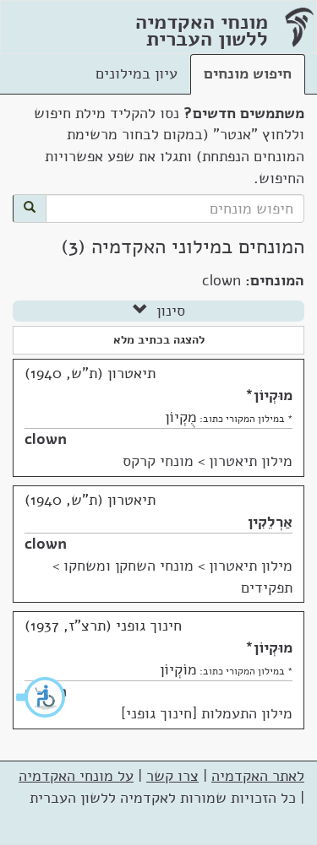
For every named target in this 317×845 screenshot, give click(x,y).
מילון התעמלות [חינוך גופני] (206, 713)
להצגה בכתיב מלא (159, 340)
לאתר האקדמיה (257, 776)
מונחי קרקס (158, 461)
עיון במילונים (137, 73)
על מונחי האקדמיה (76, 776)
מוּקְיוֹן (273, 395)
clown (46, 439)
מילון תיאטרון (250, 461)
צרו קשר (172, 776)
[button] (41, 697)
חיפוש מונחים (248, 73)
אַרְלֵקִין (270, 522)
